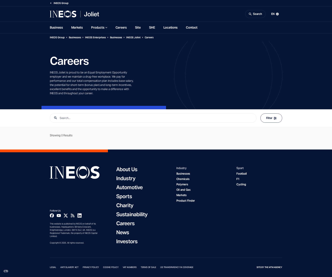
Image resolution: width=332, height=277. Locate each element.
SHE (152, 27)
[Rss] (73, 215)
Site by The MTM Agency (269, 267)
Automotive (129, 187)
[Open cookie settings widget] (6, 271)
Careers (121, 27)
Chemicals (183, 179)
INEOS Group (57, 37)
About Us (126, 169)
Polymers (182, 184)
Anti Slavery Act (69, 267)
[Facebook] (52, 215)
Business (56, 27)
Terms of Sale (148, 267)
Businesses (75, 37)
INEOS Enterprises (95, 37)
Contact (191, 27)
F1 (237, 179)
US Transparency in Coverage (176, 267)
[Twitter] (66, 215)
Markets (77, 27)
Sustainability (131, 214)
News (122, 232)
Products (97, 27)
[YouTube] (59, 215)
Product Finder (185, 200)
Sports (124, 196)
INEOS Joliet (133, 37)
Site (138, 27)
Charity (124, 205)
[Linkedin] (79, 215)
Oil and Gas (183, 189)
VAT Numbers (130, 267)
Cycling (241, 184)
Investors (126, 241)
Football (241, 173)
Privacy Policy (91, 267)
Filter (269, 118)
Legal (53, 267)
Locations (170, 27)
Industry (125, 178)
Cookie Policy (111, 267)
